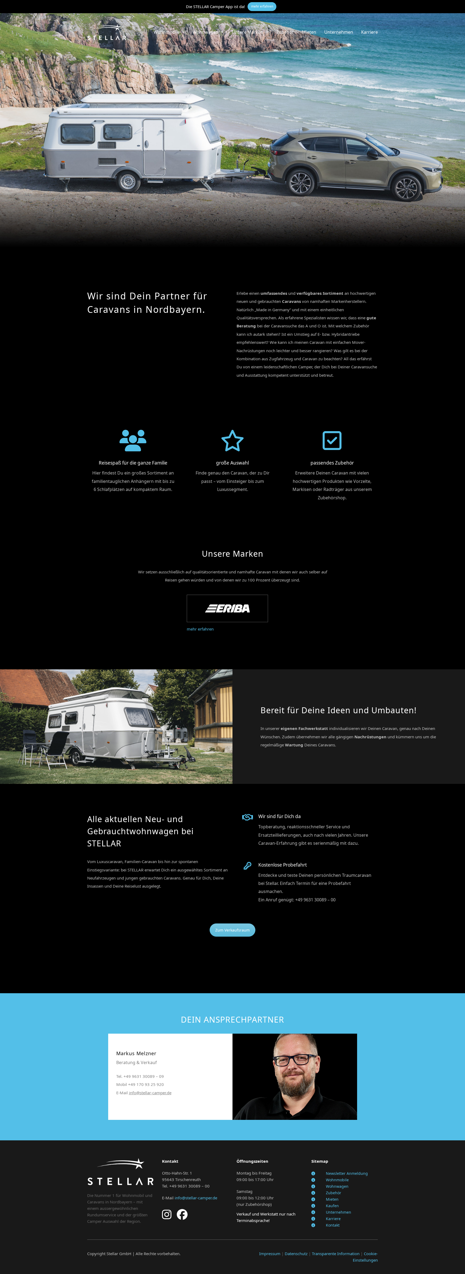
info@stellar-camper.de (150, 1092)
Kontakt (333, 1225)
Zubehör (333, 1192)
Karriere (333, 1218)
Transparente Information (336, 1253)
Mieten (332, 1199)
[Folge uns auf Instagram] (166, 1214)
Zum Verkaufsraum (232, 930)
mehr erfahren (200, 629)
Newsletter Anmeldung (347, 1173)
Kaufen (332, 1205)
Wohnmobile (337, 1179)
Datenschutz (296, 1253)
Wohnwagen (337, 1186)
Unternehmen (338, 1212)
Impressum (269, 1253)
